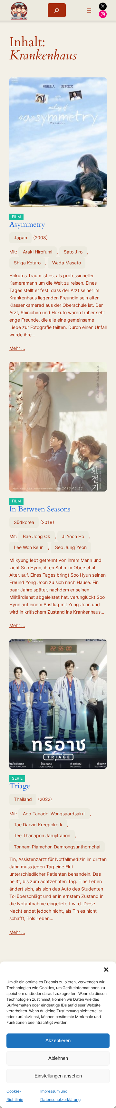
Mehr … (17, 348)
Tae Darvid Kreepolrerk (38, 824)
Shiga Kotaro (27, 262)
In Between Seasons (40, 506)
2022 (45, 799)
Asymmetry (27, 221)
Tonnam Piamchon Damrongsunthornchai (57, 846)
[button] (106, 969)
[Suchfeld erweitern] (57, 10)
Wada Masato (66, 262)
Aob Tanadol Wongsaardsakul (54, 813)
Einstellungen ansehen (58, 1075)
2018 (47, 522)
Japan (20, 237)
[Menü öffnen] (89, 10)
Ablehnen (58, 1058)
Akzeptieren (58, 1040)
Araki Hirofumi (37, 251)
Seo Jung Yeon (71, 547)
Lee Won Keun (29, 547)
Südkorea (24, 522)
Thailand (23, 799)
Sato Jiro (73, 251)
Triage (19, 783)
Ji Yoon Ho (73, 536)
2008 (40, 237)
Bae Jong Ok (36, 536)
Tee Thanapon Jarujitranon (42, 835)
